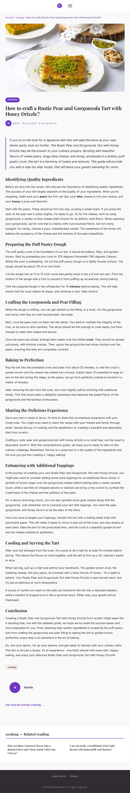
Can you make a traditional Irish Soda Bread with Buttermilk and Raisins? (92, 747)
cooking (20, 17)
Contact (73, 776)
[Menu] (70, 6)
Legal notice (58, 776)
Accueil (9, 17)
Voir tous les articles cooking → (24, 704)
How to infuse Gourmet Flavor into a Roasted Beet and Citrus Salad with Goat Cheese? (31, 749)
